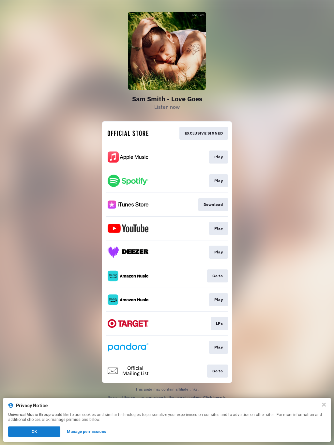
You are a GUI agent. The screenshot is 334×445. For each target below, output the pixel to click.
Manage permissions (86, 431)
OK (34, 431)
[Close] (324, 404)
